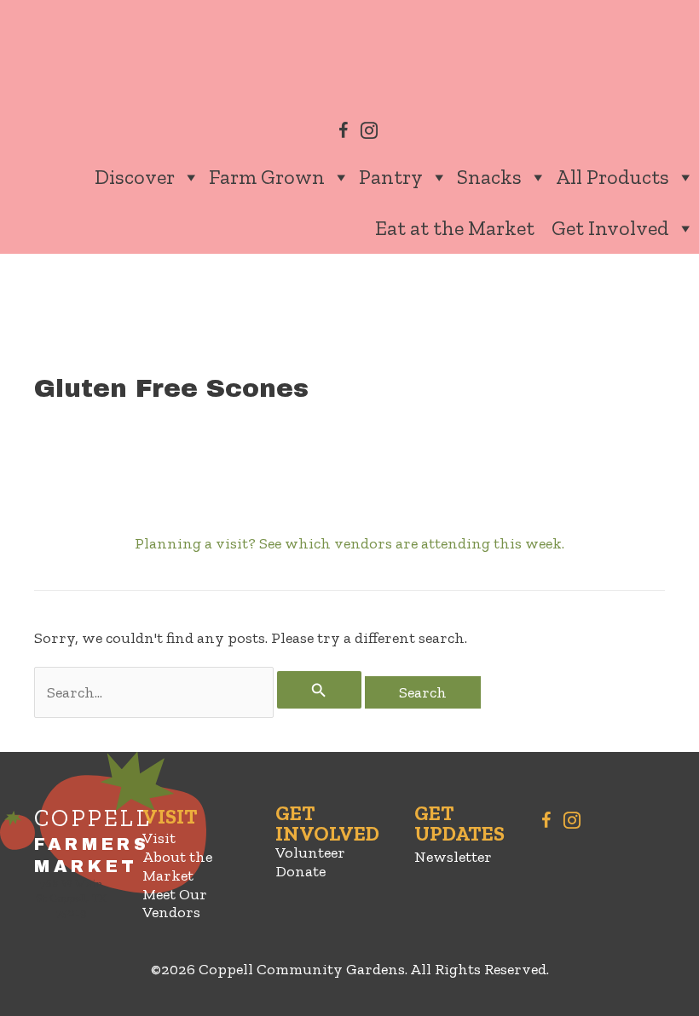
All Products (612, 176)
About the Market (177, 866)
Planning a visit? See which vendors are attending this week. (349, 543)
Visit (159, 838)
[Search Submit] (319, 690)
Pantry (391, 176)
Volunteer (310, 852)
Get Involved (610, 227)
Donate (300, 871)
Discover (135, 176)
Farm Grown (267, 176)
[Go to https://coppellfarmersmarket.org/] (71, 866)
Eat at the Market (454, 227)
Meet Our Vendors (174, 903)
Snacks (489, 176)
